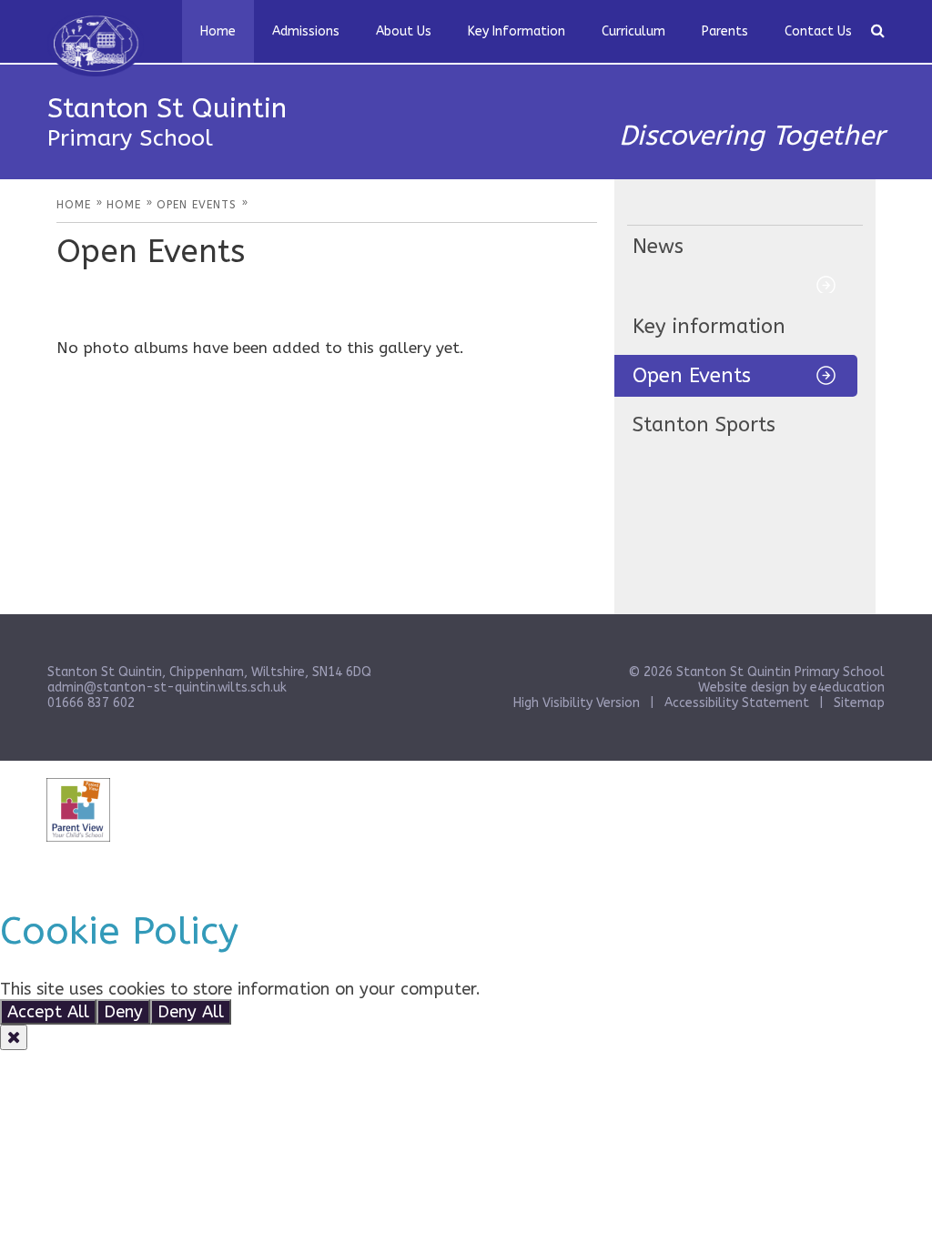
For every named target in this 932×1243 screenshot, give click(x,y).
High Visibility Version (576, 703)
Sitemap (859, 703)
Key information (709, 327)
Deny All (190, 1012)
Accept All (48, 1012)
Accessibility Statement (736, 703)
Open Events (692, 376)
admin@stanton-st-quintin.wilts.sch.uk (167, 687)
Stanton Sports (704, 425)
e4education (847, 687)
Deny (123, 1012)
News (658, 246)
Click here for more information (608, 989)
